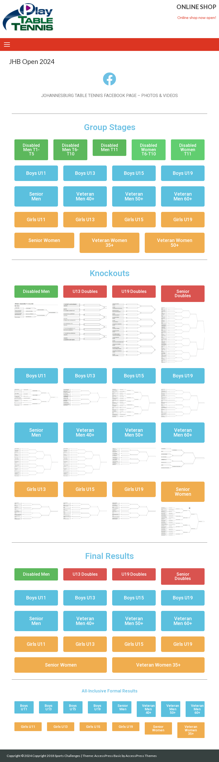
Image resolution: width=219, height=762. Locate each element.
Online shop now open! (196, 17)
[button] (31, 149)
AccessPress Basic (107, 756)
